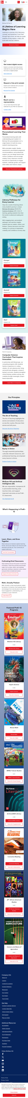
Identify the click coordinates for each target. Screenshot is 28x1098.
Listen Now (6, 595)
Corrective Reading (14, 863)
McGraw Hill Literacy (14, 648)
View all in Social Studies (14, 781)
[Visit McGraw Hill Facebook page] (3, 1053)
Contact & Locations (7, 983)
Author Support (6, 1028)
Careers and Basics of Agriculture (14, 957)
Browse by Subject (14, 45)
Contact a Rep (7, 109)
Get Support (5, 1014)
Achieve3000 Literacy (14, 820)
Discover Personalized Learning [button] (14, 169)
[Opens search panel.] (18, 2)
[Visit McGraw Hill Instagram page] (3, 1063)
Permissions (5, 1037)
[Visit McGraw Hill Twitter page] (3, 1057)
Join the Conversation (8, 552)
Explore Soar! (14, 325)
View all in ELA (14, 652)
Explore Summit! (14, 295)
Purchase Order (6, 1040)
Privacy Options (14, 1092)
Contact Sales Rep (7, 1008)
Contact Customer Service (9, 1005)
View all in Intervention (14, 867)
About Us (4, 977)
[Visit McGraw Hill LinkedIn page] (3, 1070)
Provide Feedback (6, 1046)
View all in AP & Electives (14, 914)
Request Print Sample (9, 90)
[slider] (14, 128)
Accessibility (5, 1025)
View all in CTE (14, 961)
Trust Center (5, 998)
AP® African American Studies (14, 909)
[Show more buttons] (24, 128)
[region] (14, 1090)
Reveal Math (14, 734)
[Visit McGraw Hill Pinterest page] (3, 1066)
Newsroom (5, 989)
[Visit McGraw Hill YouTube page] (3, 1060)
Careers (4, 980)
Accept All (14, 1095)
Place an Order (6, 1017)
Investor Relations (6, 986)
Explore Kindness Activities (10, 574)
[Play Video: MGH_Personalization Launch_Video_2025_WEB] (14, 122)
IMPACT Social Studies (14, 777)
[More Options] (26, 2)
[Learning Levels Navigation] (6, 2)
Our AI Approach (6, 1034)
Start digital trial (8, 73)
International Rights (7, 1031)
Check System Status (7, 1011)
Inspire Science (14, 691)
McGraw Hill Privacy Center (20, 1088)
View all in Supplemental (14, 824)
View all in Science (14, 695)
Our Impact (5, 995)
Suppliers (4, 1043)
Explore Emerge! (14, 265)
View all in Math (14, 738)
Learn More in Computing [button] (14, 382)
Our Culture (5, 992)
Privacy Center (5, 1080)
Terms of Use (4, 1077)
